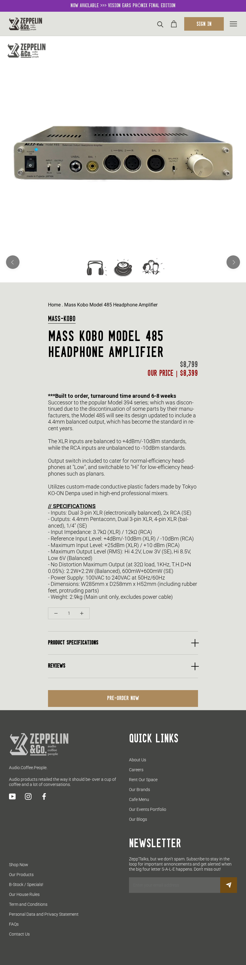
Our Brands (139, 789)
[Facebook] (44, 796)
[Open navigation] (233, 23)
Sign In (204, 24)
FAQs (14, 924)
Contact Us (19, 934)
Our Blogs (138, 819)
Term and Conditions (28, 904)
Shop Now (18, 864)
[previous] (13, 262)
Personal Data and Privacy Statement (44, 914)
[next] (233, 262)
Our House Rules (24, 894)
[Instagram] (28, 796)
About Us (137, 759)
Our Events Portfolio (147, 809)
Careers (136, 769)
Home (54, 305)
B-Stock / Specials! (26, 884)
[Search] (160, 24)
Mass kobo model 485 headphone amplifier (111, 305)
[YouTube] (12, 796)
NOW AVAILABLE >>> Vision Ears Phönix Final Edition (123, 5)
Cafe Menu (139, 799)
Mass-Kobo (62, 319)
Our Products (21, 874)
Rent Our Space (143, 779)
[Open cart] (174, 23)
